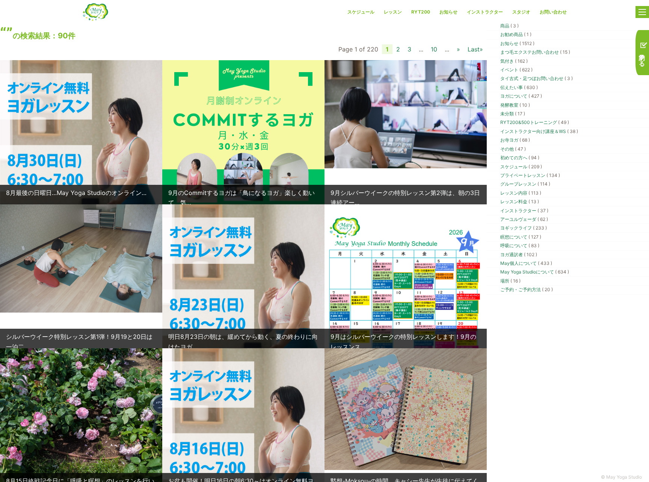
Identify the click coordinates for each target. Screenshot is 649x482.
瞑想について (520, 237)
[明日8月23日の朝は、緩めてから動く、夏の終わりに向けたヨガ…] (243, 305)
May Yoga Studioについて (534, 272)
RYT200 (420, 12)
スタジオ (521, 12)
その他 (513, 149)
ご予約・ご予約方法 (526, 289)
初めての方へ (519, 157)
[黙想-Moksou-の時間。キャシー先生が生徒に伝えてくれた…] (405, 408)
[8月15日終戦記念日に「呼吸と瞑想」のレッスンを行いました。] (81, 456)
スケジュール (360, 12)
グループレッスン (525, 184)
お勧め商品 (515, 34)
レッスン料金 (519, 201)
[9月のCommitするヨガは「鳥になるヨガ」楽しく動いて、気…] (243, 161)
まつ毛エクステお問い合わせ (535, 52)
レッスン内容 (520, 193)
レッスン (393, 12)
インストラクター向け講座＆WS (539, 131)
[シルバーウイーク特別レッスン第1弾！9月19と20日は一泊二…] (81, 257)
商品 (509, 26)
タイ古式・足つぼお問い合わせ (536, 78)
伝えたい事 (519, 87)
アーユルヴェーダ (524, 219)
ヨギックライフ (523, 228)
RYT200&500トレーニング (534, 122)
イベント (516, 70)
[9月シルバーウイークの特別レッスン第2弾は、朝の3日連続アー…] (405, 114)
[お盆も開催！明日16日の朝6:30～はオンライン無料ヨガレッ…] (243, 449)
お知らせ (448, 12)
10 (434, 49)
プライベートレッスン (530, 175)
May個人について (526, 263)
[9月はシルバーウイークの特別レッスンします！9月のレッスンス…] (405, 319)
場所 (510, 281)
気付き (514, 61)
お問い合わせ (553, 12)
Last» (475, 49)
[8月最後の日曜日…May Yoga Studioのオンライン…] (81, 161)
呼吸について (519, 245)
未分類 (512, 113)
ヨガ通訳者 (518, 254)
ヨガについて (521, 96)
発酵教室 (515, 105)
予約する (642, 55)
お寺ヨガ (515, 140)
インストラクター (485, 12)
